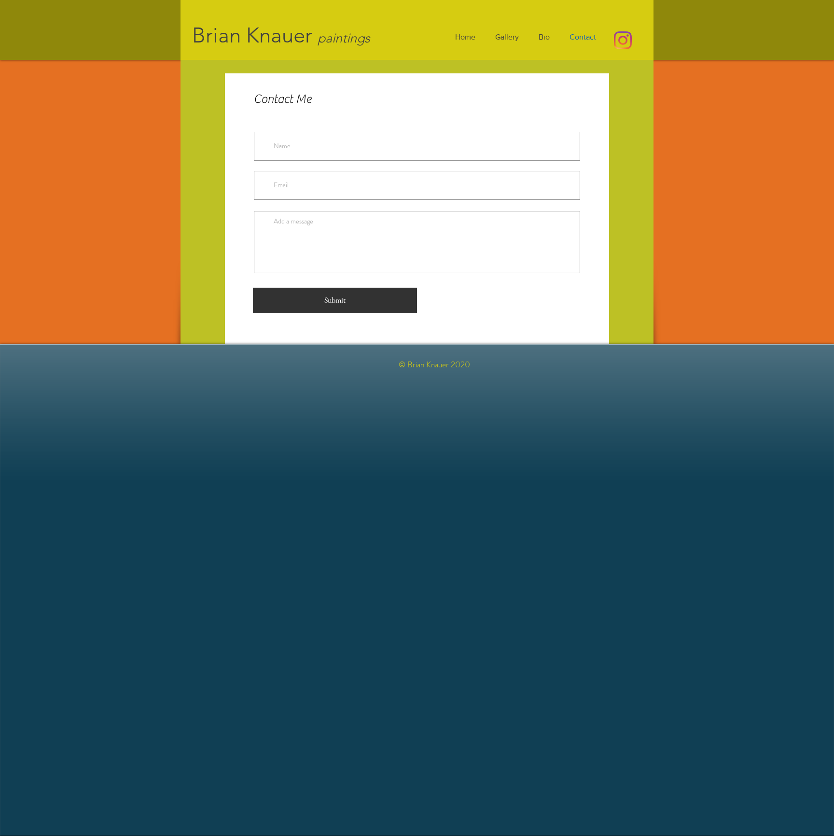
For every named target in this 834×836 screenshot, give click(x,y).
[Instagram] (623, 40)
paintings (344, 38)
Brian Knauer (252, 35)
